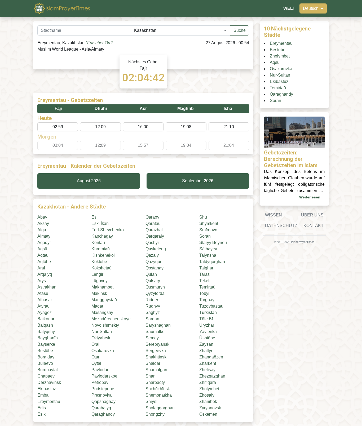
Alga (41, 230)
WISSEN (273, 215)
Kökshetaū (101, 268)
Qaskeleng (155, 249)
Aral (41, 268)
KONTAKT (313, 225)
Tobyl (204, 293)
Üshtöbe (207, 338)
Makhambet (102, 287)
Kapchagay (102, 236)
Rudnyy (152, 306)
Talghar (206, 268)
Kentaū (98, 242)
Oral (95, 344)
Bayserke (46, 344)
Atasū (42, 293)
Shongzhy (155, 414)
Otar (95, 357)
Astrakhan (46, 287)
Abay (42, 217)
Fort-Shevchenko (107, 230)
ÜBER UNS (312, 215)
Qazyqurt (153, 261)
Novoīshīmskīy (105, 325)
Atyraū (43, 306)
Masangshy (102, 312)
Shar (149, 376)
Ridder (151, 300)
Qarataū (153, 223)
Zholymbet (209, 389)
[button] (313, 8)
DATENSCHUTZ (281, 225)
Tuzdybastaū (211, 306)
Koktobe (99, 261)
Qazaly (152, 255)
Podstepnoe (102, 389)
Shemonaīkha (158, 395)
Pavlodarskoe (104, 376)
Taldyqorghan (212, 261)
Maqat (97, 306)
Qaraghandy (103, 414)
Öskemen (208, 414)
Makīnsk (99, 293)
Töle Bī (206, 319)
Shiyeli (151, 401)
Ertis (41, 408)
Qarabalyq (101, 408)
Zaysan (206, 344)
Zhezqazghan (212, 376)
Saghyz (152, 312)
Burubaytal (47, 369)
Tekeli (204, 280)
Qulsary (152, 280)
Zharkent (207, 363)
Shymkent (208, 223)
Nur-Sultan (101, 331)
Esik (41, 414)
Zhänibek (208, 401)
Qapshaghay (103, 401)
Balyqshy (46, 331)
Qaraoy (152, 217)
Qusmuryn (155, 287)
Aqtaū (42, 255)
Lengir (97, 274)
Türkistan (208, 312)
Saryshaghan (158, 325)
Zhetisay (207, 369)
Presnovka (101, 395)
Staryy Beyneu (213, 242)
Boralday (45, 357)
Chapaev (46, 376)
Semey (152, 338)
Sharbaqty (155, 382)
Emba (42, 395)
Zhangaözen (211, 357)
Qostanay (154, 268)
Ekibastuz (46, 389)
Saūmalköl (155, 331)
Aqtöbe (44, 261)
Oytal (96, 363)
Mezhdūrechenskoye (111, 319)
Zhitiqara (207, 382)
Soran (205, 236)
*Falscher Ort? (99, 43)
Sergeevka (155, 350)
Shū (203, 217)
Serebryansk (157, 344)
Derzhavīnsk (49, 382)
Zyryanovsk (210, 408)
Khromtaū (100, 249)
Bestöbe (45, 350)
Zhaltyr (205, 350)
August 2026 (89, 181)
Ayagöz (44, 312)
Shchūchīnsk (157, 389)
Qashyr (152, 242)
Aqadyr (44, 242)
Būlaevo (45, 363)
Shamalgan (156, 369)
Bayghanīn (47, 338)
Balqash (45, 325)
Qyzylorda (155, 293)
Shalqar (152, 363)
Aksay (43, 223)
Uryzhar (206, 325)
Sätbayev (208, 249)
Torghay (206, 300)
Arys (41, 280)
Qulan (151, 274)
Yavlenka (208, 331)
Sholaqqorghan (160, 408)
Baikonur (45, 319)
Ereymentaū (48, 401)
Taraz (204, 274)
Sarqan (152, 319)
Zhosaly (206, 395)
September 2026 (197, 181)
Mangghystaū (104, 300)
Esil (95, 217)
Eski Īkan (100, 223)
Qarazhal (154, 230)
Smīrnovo (208, 230)
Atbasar (44, 300)
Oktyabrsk (100, 338)
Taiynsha (207, 255)
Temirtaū (207, 287)
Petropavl (100, 382)
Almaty (43, 236)
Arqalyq (44, 274)
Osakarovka (102, 350)
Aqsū (42, 249)
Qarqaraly (154, 236)
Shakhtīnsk (155, 357)
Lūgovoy (99, 280)
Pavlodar (99, 369)
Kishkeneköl (103, 255)
